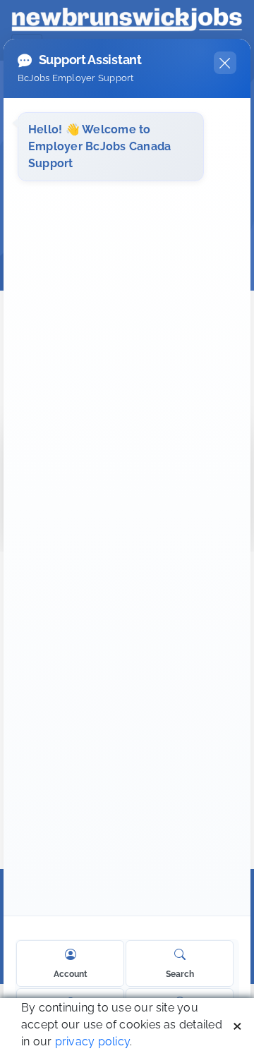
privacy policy (92, 1041)
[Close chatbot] (225, 62)
